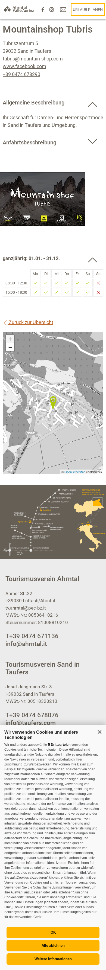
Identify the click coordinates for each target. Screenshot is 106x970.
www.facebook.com (24, 66)
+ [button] (10, 339)
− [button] (10, 347)
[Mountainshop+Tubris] (53, 403)
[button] (99, 732)
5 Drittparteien (59, 745)
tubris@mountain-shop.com (33, 59)
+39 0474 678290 (21, 74)
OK (53, 932)
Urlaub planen (88, 9)
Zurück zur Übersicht (30, 322)
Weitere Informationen (53, 959)
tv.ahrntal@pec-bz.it (25, 608)
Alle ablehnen (53, 945)
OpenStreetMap (75, 472)
